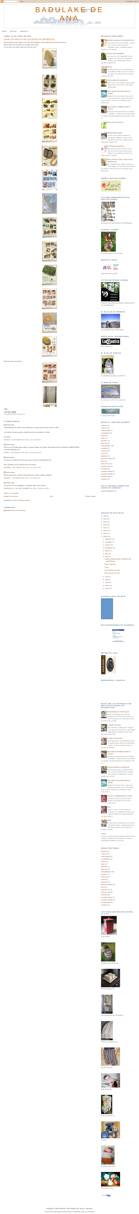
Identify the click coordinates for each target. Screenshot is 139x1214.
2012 (105, 525)
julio (106, 553)
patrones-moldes (106, 458)
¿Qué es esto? (107, 618)
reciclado (104, 469)
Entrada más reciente (11, 496)
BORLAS (109, 67)
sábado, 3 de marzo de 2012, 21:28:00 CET (22, 478)
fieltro (103, 438)
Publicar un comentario (11, 493)
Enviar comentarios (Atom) (21, 500)
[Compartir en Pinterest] (15, 412)
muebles (104, 448)
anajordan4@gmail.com (108, 491)
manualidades (105, 446)
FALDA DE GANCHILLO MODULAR (117, 767)
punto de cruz (105, 463)
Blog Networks (116, 630)
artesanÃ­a (115, 636)
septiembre (109, 548)
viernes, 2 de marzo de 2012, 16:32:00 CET (22, 467)
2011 (105, 527)
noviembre (108, 542)
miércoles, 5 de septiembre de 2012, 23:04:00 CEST (26, 488)
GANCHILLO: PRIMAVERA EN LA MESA (119, 796)
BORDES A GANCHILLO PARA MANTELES (120, 40)
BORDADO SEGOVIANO (114, 133)
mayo (107, 576)
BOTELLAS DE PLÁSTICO (114, 122)
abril (106, 579)
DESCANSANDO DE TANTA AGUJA (117, 712)
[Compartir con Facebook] (13, 412)
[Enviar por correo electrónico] (8, 412)
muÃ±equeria (116, 637)
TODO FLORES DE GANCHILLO (117, 80)
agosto (107, 550)
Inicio (51, 496)
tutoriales (104, 479)
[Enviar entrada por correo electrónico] (5, 411)
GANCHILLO (24, 31)
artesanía (104, 425)
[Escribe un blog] (9, 412)
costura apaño (105, 430)
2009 (105, 533)
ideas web (104, 443)
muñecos (104, 451)
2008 (105, 536)
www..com (107, 599)
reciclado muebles (107, 474)
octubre (107, 545)
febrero (107, 585)
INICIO (4, 31)
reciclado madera (106, 471)
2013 (105, 522)
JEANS (108, 820)
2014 (105, 519)
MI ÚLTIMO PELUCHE (113, 725)
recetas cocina (105, 466)
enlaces (103, 435)
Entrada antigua (90, 496)
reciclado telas (105, 476)
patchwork (104, 456)
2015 (105, 516)
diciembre (108, 539)
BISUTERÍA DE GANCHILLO (115, 146)
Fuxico (107, 567)
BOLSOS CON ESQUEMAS (115, 53)
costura (103, 428)
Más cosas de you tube (112, 573)
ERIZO (108, 807)
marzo (107, 582)
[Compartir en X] (11, 412)
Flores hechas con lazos (112, 570)
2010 (105, 530)
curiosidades (105, 433)
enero (107, 588)
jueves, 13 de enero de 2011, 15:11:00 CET (22, 440)
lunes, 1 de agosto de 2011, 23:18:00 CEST (22, 452)
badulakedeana (116, 633)
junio (106, 556)
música (103, 453)
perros (103, 461)
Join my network (118, 640)
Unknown (9, 472)
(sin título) (103, 833)
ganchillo (21, 414)
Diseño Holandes (110, 564)
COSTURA (13, 31)
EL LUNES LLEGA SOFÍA (114, 738)
